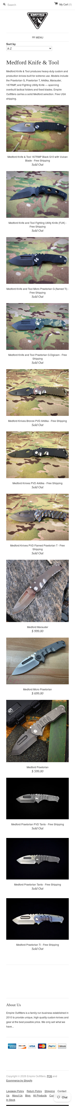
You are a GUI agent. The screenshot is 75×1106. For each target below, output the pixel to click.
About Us (17, 1095)
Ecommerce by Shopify (19, 1080)
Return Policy (34, 1091)
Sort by (11, 44)
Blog (28, 1095)
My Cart (65, 4)
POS (49, 1076)
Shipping (50, 1091)
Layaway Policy (15, 1091)
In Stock (10, 1099)
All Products (40, 1095)
